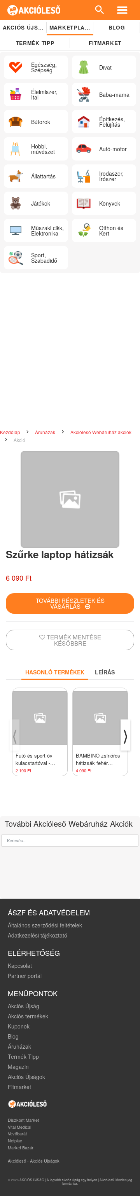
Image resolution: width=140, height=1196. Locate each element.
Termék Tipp (23, 1056)
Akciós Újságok (26, 1077)
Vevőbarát (17, 1133)
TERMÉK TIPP (35, 43)
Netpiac (15, 1140)
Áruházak (45, 432)
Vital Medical (19, 1127)
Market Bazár (20, 1147)
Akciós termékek (28, 1016)
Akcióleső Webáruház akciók (100, 432)
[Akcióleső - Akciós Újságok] (34, 10)
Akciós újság (25, 27)
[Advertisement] (70, 351)
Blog (116, 27)
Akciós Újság (23, 1006)
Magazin (18, 1066)
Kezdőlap (10, 432)
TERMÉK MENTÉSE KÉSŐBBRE (73, 640)
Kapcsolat (20, 965)
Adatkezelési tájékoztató (37, 935)
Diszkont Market (23, 1120)
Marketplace (71, 27)
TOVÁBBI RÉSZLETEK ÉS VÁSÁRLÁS (70, 603)
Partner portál (25, 975)
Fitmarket (105, 43)
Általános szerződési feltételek (45, 925)
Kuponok (19, 1026)
